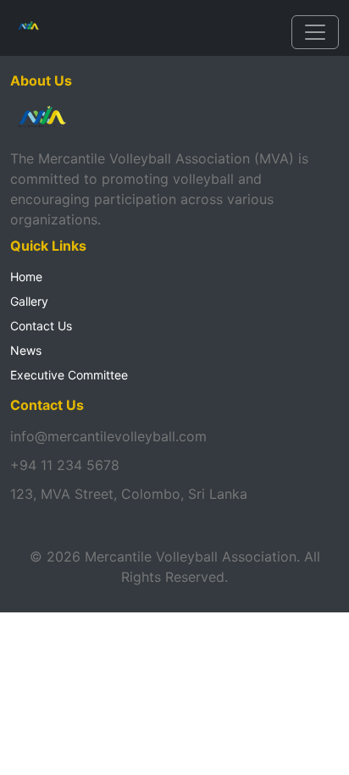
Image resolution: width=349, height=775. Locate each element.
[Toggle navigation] (315, 32)
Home (26, 276)
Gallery (29, 301)
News (26, 350)
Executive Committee (69, 375)
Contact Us (41, 325)
